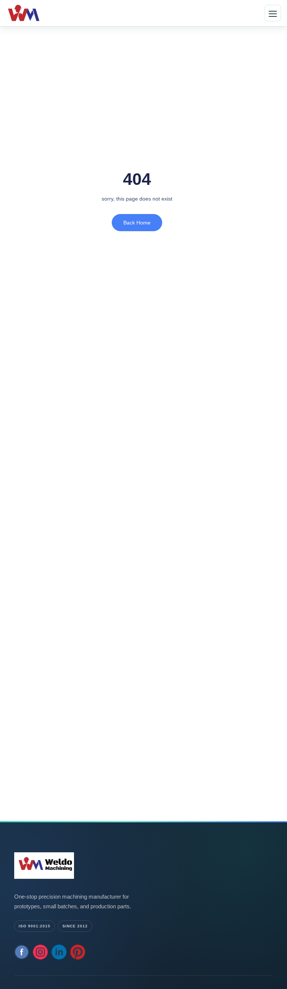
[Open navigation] (273, 13)
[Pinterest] (77, 952)
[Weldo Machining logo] (89, 865)
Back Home (137, 223)
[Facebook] (21, 952)
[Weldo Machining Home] (35, 13)
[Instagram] (40, 952)
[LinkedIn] (59, 952)
